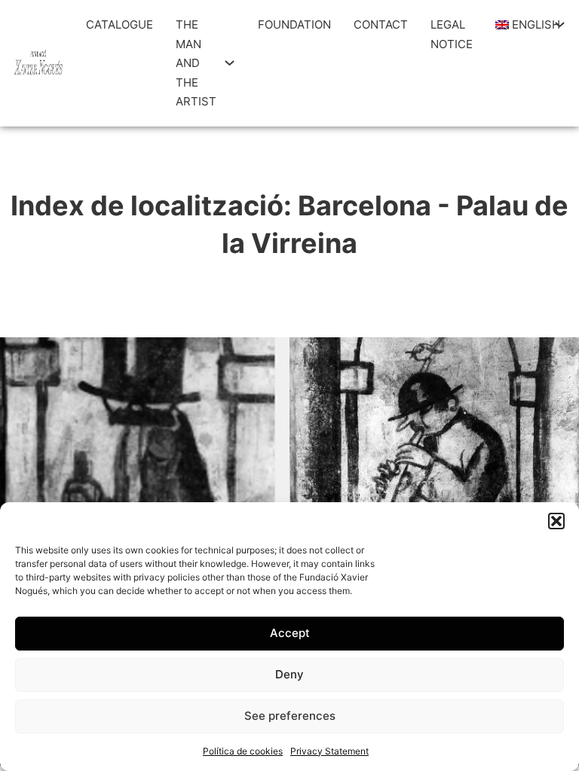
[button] (556, 521)
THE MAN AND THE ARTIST (196, 62)
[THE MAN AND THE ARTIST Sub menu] (229, 63)
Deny (289, 674)
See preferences (289, 716)
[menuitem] (521, 25)
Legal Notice (451, 34)
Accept (290, 633)
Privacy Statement (329, 751)
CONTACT (381, 24)
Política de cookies (243, 751)
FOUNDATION (294, 24)
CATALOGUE (119, 24)
